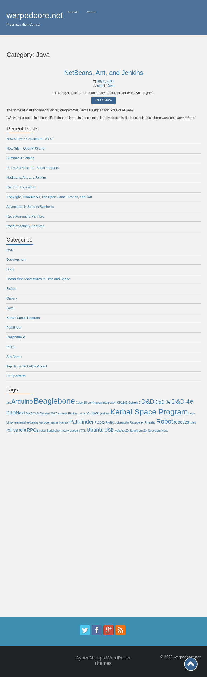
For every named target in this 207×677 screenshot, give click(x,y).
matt (100, 86)
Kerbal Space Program (23, 318)
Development (16, 260)
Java (111, 86)
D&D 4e (182, 401)
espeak (62, 413)
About (91, 12)
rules (42, 430)
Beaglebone (54, 400)
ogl (41, 422)
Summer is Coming (20, 158)
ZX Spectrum (15, 376)
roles (193, 422)
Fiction (11, 289)
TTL (83, 430)
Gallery (11, 298)
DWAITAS (32, 413)
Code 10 (81, 402)
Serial (50, 430)
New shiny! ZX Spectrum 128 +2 (29, 139)
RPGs (10, 347)
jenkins (104, 413)
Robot (164, 421)
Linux (9, 422)
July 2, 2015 (105, 81)
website (120, 430)
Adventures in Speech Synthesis (30, 207)
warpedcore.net (34, 15)
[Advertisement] (28, 529)
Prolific (109, 422)
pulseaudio (122, 422)
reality (152, 422)
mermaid (20, 422)
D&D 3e (163, 402)
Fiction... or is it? (78, 413)
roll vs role (16, 430)
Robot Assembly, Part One (25, 226)
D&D (9, 250)
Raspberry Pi (16, 337)
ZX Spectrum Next (155, 430)
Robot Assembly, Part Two (25, 216)
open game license (56, 422)
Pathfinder (14, 327)
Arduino (22, 401)
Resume (72, 12)
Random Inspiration (20, 187)
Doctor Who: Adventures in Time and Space (38, 279)
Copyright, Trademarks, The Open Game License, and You (49, 197)
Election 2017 (48, 413)
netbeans (32, 422)
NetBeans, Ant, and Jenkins (103, 72)
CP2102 (122, 402)
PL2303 (100, 422)
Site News (13, 357)
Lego (191, 413)
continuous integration (102, 402)
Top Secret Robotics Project (26, 366)
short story (62, 430)
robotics (181, 422)
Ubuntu (95, 430)
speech (75, 430)
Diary (10, 269)
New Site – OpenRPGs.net (25, 148)
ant (8, 402)
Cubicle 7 (134, 402)
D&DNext (15, 412)
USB (109, 430)
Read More (103, 100)
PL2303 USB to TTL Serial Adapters (32, 168)
